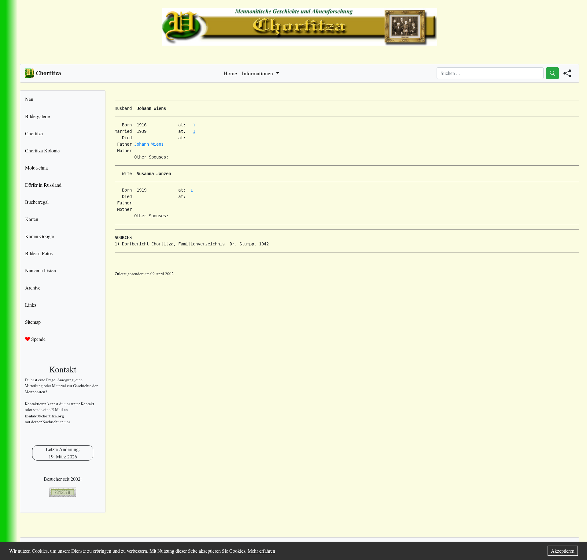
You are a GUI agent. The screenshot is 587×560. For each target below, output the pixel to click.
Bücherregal (37, 202)
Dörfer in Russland (43, 184)
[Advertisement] (347, 290)
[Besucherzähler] (62, 492)
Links (30, 304)
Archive (32, 287)
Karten (31, 219)
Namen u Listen (40, 270)
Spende (38, 339)
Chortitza (34, 133)
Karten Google (39, 236)
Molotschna (36, 167)
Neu (29, 99)
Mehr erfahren (261, 550)
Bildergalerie (37, 116)
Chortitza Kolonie (42, 150)
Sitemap (33, 322)
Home (230, 73)
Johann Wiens (149, 144)
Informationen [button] (258, 73)
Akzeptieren (562, 550)
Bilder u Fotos (39, 253)
